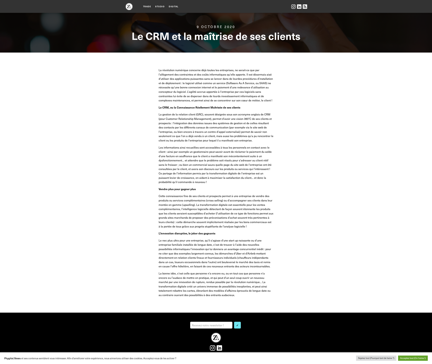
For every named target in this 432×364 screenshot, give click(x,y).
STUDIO (160, 6)
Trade (147, 6)
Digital (174, 6)
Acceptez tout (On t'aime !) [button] (413, 358)
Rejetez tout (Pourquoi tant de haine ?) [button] (376, 358)
